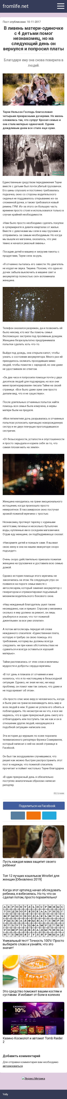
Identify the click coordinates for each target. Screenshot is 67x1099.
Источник (59, 793)
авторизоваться (13, 1066)
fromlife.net (16, 6)
